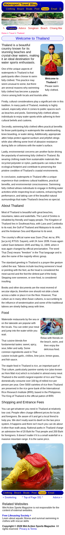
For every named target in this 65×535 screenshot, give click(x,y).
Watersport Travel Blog (20, 4)
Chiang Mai (56, 28)
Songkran (33, 28)
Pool (36, 9)
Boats (29, 9)
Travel (45, 9)
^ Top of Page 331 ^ (32, 497)
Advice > (57, 497)
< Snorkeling (9, 497)
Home (4, 33)
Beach (20, 9)
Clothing (10, 9)
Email (54, 9)
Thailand (11, 28)
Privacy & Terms (28, 529)
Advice (22, 28)
